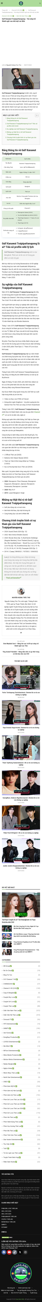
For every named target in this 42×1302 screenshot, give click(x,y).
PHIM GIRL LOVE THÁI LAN (9, 1208)
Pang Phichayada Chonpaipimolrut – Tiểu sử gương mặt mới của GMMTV (26, 951)
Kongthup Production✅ (21, 1037)
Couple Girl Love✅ (21, 1002)
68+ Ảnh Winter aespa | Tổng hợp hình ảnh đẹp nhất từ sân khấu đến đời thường (26, 935)
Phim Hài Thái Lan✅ (21, 1117)
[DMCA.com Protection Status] (7, 1237)
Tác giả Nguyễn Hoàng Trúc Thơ (27, 1290)
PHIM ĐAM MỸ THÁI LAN (8, 1216)
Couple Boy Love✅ (21, 997)
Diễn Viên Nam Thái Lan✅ (21, 1010)
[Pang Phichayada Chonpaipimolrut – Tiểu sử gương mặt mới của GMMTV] (7, 952)
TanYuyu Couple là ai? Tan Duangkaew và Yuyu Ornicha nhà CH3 (18, 921)
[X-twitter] (20, 1252)
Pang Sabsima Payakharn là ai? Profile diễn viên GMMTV (27, 943)
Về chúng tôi (11, 1288)
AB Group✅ (21, 966)
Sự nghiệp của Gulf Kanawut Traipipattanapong (22, 129)
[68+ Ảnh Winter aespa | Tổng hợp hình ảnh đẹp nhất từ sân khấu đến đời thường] (7, 936)
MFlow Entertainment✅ (21, 1051)
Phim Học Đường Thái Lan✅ (21, 1126)
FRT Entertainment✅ (21, 1024)
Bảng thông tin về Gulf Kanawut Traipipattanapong (17, 120)
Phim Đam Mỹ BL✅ (21, 1086)
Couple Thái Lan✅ (21, 1006)
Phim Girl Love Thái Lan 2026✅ (21, 1108)
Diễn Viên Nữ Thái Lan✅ (21, 1015)
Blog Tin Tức (21, 975)
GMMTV (3, 1224)
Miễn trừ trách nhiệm (7, 1290)
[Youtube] (9, 1252)
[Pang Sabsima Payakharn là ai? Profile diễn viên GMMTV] (7, 944)
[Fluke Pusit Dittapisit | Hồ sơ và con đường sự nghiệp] (21, 817)
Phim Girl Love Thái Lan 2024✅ (21, 1099)
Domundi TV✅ (21, 1019)
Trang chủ (5, 10)
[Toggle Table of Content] (36, 115)
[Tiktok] (14, 1252)
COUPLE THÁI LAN (7, 1219)
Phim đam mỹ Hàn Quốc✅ (21, 1091)
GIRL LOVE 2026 (6, 1211)
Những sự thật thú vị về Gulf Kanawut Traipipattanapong (19, 133)
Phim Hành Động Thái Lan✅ (21, 1122)
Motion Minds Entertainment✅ (21, 1059)
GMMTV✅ (21, 1028)
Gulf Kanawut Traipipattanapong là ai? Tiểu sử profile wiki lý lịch (22, 125)
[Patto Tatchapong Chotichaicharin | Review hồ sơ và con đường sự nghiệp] (21, 677)
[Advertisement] (21, 43)
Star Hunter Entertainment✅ (21, 1139)
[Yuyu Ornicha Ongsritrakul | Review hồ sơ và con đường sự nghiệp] (21, 712)
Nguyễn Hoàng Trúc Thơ (14, 65)
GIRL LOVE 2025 (6, 1214)
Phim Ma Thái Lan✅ (21, 1131)
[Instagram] (25, 1252)
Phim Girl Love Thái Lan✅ (21, 1113)
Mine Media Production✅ (21, 1055)
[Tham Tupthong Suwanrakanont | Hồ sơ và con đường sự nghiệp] (21, 747)
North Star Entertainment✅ (21, 1077)
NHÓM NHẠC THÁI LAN (8, 1222)
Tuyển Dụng (33, 1293)
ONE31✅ (21, 1082)
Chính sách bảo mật (24, 1288)
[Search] (40, 3)
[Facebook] (3, 1252)
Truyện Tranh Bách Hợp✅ (21, 1157)
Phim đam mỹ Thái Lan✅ (21, 1095)
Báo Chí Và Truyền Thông (19, 1293)
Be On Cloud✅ (21, 970)
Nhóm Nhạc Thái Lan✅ (21, 1073)
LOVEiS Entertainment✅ (21, 1042)
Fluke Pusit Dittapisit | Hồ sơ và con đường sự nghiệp (21, 833)
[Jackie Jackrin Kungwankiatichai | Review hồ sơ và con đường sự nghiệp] (21, 850)
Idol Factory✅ (21, 1033)
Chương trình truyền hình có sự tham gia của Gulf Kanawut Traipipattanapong (21, 139)
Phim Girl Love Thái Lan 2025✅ (21, 1104)
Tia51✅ (21, 1148)
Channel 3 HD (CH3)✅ (18, 10)
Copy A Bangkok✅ (21, 993)
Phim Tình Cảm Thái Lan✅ (21, 1135)
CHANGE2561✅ (21, 984)
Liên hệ (6, 1293)
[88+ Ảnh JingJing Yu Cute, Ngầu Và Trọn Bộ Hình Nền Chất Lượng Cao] (7, 928)
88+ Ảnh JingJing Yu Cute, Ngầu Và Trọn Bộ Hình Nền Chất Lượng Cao (26, 927)
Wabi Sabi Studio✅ (21, 1162)
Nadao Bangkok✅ (21, 1064)
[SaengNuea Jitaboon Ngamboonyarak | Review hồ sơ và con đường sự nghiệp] (21, 782)
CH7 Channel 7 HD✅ (21, 979)
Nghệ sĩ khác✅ (21, 1068)
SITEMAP (4, 1227)
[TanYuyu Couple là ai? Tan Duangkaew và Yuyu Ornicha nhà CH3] (21, 904)
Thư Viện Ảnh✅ (21, 1144)
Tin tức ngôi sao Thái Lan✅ (21, 1153)
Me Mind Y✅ (21, 1046)
